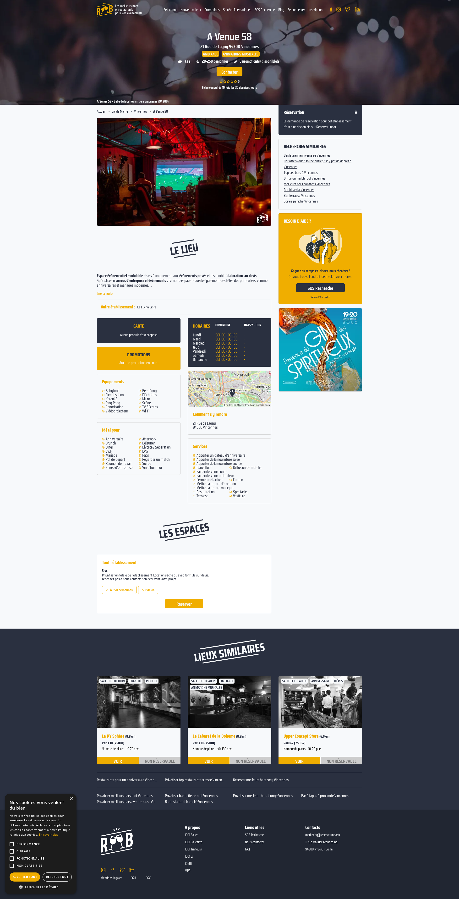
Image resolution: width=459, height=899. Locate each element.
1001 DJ (189, 856)
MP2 (188, 871)
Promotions (212, 10)
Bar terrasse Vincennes (299, 195)
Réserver (184, 604)
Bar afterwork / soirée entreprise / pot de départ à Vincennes (317, 164)
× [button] (71, 799)
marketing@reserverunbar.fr (322, 835)
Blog (281, 10)
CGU (133, 878)
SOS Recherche (265, 10)
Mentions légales (111, 878)
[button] (104, 172)
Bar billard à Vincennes (299, 190)
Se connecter (296, 10)
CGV (148, 878)
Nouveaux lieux (190, 10)
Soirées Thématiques (237, 10)
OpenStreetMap (246, 405)
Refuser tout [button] (57, 877)
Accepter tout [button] (25, 877)
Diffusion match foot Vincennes (304, 178)
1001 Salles (191, 835)
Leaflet (228, 405)
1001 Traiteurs (193, 849)
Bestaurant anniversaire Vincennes (307, 155)
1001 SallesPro (193, 842)
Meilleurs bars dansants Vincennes (307, 184)
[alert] (40, 844)
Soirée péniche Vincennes (301, 201)
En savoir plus (48, 835)
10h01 (188, 863)
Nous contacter (254, 842)
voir (118, 760)
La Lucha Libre (146, 307)
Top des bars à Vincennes (301, 172)
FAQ (247, 849)
